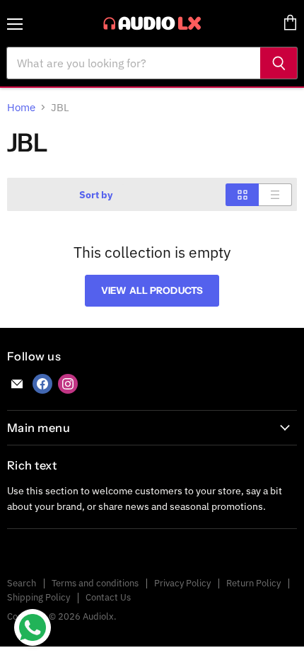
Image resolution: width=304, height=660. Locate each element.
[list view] (275, 194)
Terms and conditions (95, 583)
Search (21, 583)
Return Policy (253, 583)
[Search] (279, 63)
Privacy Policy (182, 583)
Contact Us (108, 597)
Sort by (95, 194)
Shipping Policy (38, 597)
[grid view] (242, 194)
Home (21, 107)
